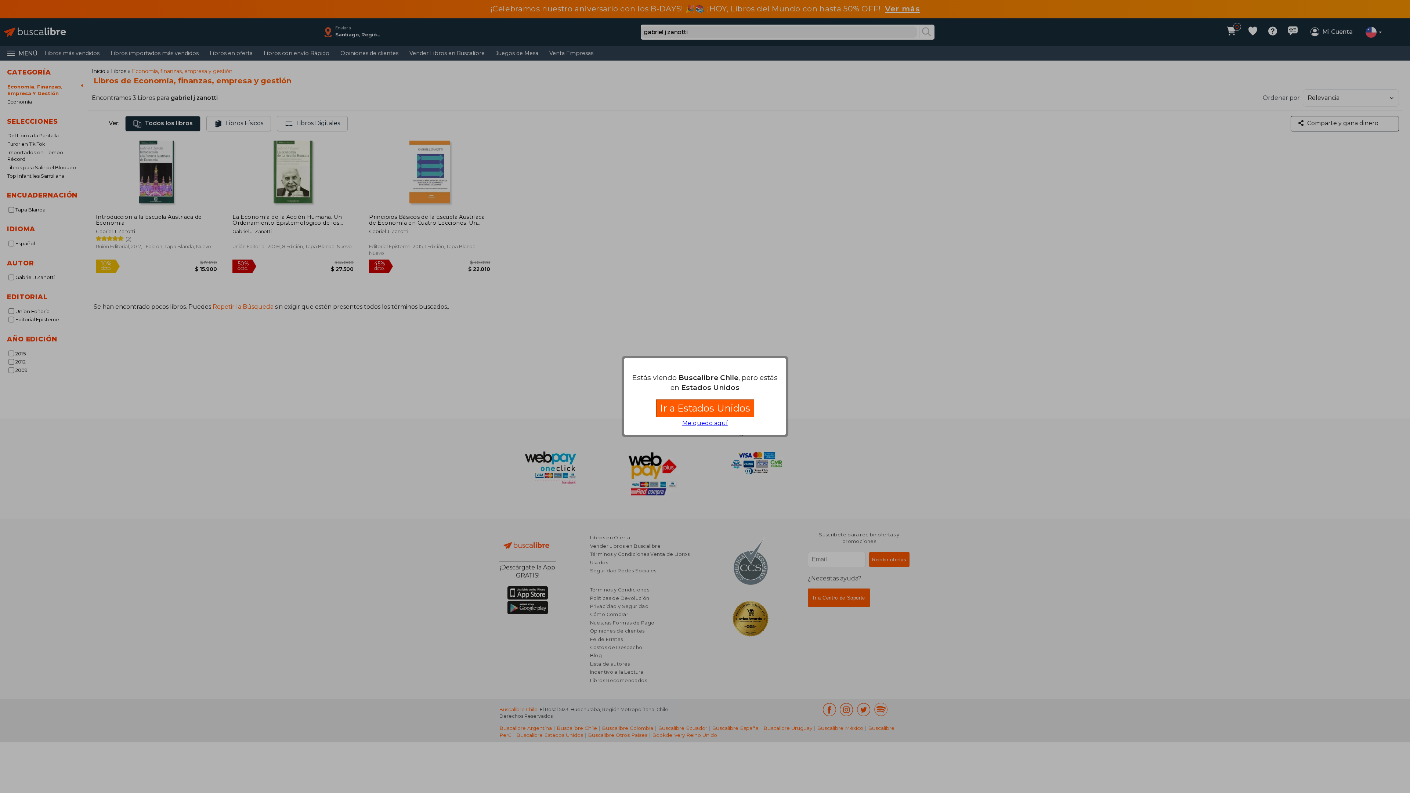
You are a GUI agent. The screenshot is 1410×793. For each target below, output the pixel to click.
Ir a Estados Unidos (705, 408)
